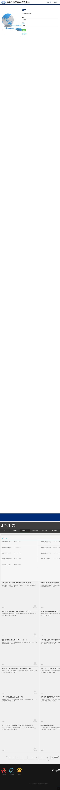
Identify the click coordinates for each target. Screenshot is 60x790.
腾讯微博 (12, 774)
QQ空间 (19, 774)
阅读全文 (35, 607)
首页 (5, 530)
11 (44, 758)
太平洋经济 (35, 530)
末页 (52, 758)
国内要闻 (15, 530)
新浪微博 (4, 774)
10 (40, 758)
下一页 (48, 758)
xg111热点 (45, 530)
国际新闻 (24, 530)
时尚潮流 (54, 530)
